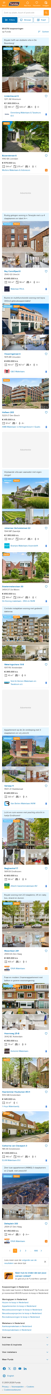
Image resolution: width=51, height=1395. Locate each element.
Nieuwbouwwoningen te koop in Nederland (22, 1309)
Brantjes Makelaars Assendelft (24, 545)
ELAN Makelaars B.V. (11, 1160)
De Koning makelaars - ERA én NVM (18, 601)
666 (36, 1250)
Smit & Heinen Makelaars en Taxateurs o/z (23, 683)
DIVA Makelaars (18, 968)
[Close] (45, 1261)
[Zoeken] (46, 13)
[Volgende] (41, 1251)
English (10, 1376)
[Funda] (15, 4)
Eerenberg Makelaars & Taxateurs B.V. (26, 114)
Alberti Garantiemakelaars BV (24, 886)
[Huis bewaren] (46, 96)
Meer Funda (7, 1359)
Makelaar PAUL (17, 289)
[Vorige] (10, 1251)
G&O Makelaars (18, 371)
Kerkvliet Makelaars (19, 1051)
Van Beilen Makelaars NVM (23, 803)
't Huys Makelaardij (10, 1106)
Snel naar (6, 1337)
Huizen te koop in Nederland (15, 1302)
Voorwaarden (18, 1386)
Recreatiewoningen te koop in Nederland (21, 1317)
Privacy (5, 1386)
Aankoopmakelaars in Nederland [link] (17, 1326)
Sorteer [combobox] (45, 31)
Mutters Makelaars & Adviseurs (16, 170)
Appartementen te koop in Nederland (19, 1306)
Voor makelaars (9, 1352)
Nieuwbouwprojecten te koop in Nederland (22, 1313)
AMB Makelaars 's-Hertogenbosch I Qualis (21, 427)
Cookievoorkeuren (12, 1390)
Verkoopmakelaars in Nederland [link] (16, 1330)
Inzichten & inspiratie (12, 1344)
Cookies (30, 1386)
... (31, 1250)
